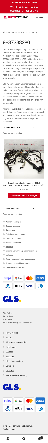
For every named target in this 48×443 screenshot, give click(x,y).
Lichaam (9, 255)
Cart (37, 437)
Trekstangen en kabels (15, 267)
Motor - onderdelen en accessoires (20, 259)
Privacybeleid (12, 332)
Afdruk (9, 337)
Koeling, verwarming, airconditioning (21, 251)
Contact (9, 351)
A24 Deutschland (12, 425)
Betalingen (11, 347)
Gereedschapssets (13, 242)
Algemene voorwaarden (16, 342)
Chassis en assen (13, 226)
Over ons (10, 370)
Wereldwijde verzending (16, 375)
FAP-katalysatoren (13, 238)
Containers (10, 230)
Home (8, 32)
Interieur (9, 246)
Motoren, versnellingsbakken (18, 263)
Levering (10, 365)
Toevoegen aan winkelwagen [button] (24, 195)
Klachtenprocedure (14, 361)
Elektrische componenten (16, 234)
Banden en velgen (13, 222)
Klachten (10, 356)
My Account (8, 439)
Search (24, 439)
